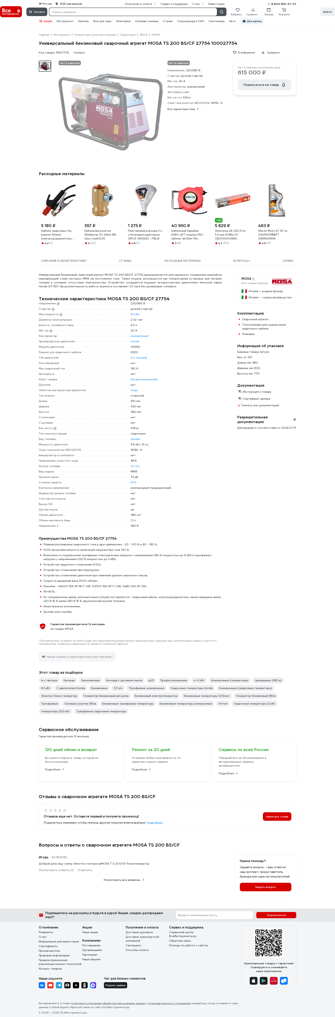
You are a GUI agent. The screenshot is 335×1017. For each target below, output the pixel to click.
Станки (168, 21)
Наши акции (90, 932)
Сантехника (216, 21)
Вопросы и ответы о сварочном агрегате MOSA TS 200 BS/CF (109, 845)
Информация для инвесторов (59, 941)
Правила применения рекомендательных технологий (60, 962)
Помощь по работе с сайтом (188, 945)
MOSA (246, 279)
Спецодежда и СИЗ (190, 21)
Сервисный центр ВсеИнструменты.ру (183, 934)
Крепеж (83, 21)
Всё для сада (102, 21)
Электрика (123, 21)
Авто (232, 21)
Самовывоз (133, 945)
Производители (49, 950)
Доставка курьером (139, 932)
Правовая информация (54, 955)
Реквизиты (46, 932)
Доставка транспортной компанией (142, 938)
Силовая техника (146, 21)
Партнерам (89, 954)
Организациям (92, 950)
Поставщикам (91, 945)
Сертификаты (48, 946)
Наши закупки (91, 959)
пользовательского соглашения (170, 1003)
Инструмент (65, 21)
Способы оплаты (137, 950)
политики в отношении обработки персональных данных (108, 1003)
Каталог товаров (50, 968)
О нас (43, 937)
